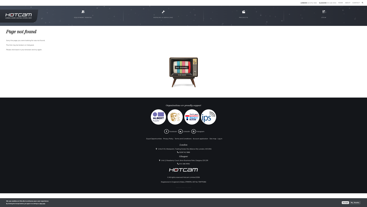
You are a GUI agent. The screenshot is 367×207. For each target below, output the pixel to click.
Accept (345, 203)
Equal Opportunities (154, 139)
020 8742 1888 (312, 3)
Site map (212, 139)
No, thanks (355, 203)
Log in (220, 139)
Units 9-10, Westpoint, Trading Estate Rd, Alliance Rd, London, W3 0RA (184, 149)
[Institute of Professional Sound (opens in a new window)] (208, 117)
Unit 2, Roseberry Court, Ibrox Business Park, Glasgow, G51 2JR (184, 160)
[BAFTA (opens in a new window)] (175, 117)
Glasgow (183, 156)
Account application (200, 139)
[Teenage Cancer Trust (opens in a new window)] (191, 117)
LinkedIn (186, 131)
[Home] (14, 3)
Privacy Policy (168, 139)
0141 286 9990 (331, 3)
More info (42, 203)
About (347, 3)
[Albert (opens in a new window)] (158, 117)
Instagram (200, 131)
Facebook (173, 131)
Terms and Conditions (183, 139)
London (183, 144)
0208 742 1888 (184, 152)
